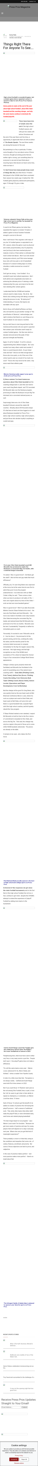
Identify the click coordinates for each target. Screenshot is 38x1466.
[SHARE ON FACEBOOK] (7, 1320)
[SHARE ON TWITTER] (4, 1320)
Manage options (19, 1463)
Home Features (17, 37)
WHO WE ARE (24, 1)
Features (11, 37)
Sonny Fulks (12, 35)
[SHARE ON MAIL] (17, 1320)
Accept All (14, 1459)
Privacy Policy (19, 1455)
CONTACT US (32, 1)
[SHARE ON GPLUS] (11, 1320)
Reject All (24, 1459)
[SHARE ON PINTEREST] (14, 1320)
